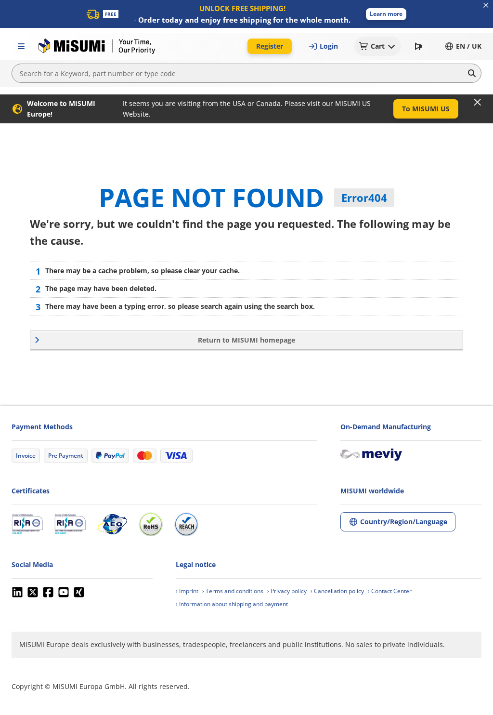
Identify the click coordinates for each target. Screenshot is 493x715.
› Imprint (187, 591)
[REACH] (186, 524)
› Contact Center (390, 591)
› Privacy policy (287, 591)
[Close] (477, 102)
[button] (386, 14)
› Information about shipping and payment (232, 604)
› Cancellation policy (337, 591)
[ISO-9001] (27, 524)
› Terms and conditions (232, 591)
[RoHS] (151, 524)
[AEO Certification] (112, 524)
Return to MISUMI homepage (246, 339)
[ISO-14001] (70, 524)
